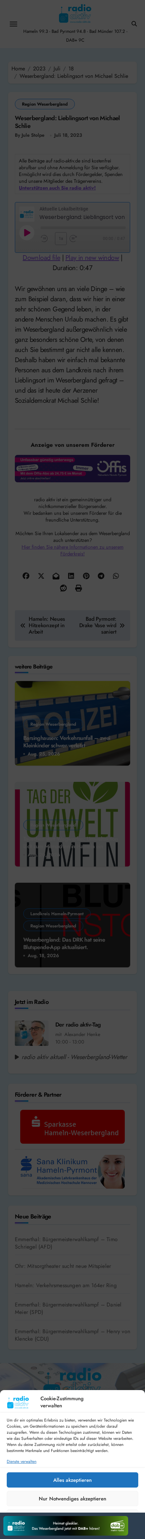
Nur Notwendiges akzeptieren (72, 1498)
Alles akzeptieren (72, 1480)
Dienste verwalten (21, 1462)
